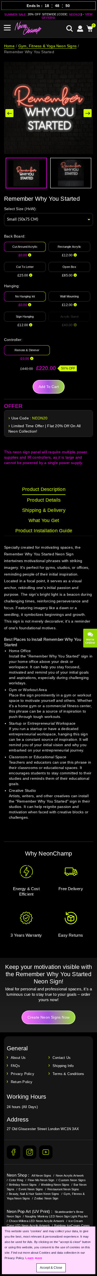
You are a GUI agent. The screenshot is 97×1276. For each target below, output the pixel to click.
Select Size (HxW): (20, 209)
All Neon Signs (41, 1175)
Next (88, 113)
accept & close (51, 1268)
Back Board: (14, 236)
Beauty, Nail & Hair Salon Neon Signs (34, 1193)
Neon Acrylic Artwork (70, 1175)
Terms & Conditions (68, 1074)
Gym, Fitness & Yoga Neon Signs (47, 46)
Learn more (33, 1258)
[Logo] (28, 28)
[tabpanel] (48, 687)
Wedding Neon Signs (55, 1184)
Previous (9, 113)
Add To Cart (49, 386)
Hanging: (12, 286)
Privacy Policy (22, 1074)
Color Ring (16, 1180)
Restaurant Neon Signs (63, 1189)
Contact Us (62, 1058)
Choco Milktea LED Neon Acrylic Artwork (36, 1221)
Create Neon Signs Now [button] (48, 1017)
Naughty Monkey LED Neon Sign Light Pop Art (56, 1216)
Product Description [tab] (43, 489)
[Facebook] (13, 1152)
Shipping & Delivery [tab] (43, 510)
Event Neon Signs (31, 1189)
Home (9, 46)
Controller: (13, 339)
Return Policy (22, 1082)
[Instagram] (29, 1152)
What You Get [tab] (44, 520)
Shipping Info (63, 1066)
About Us (18, 1058)
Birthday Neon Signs (23, 1184)
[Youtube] (46, 1152)
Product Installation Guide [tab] (43, 530)
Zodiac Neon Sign (46, 1198)
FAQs (15, 1066)
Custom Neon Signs (71, 1180)
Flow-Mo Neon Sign (41, 1180)
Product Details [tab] (44, 500)
